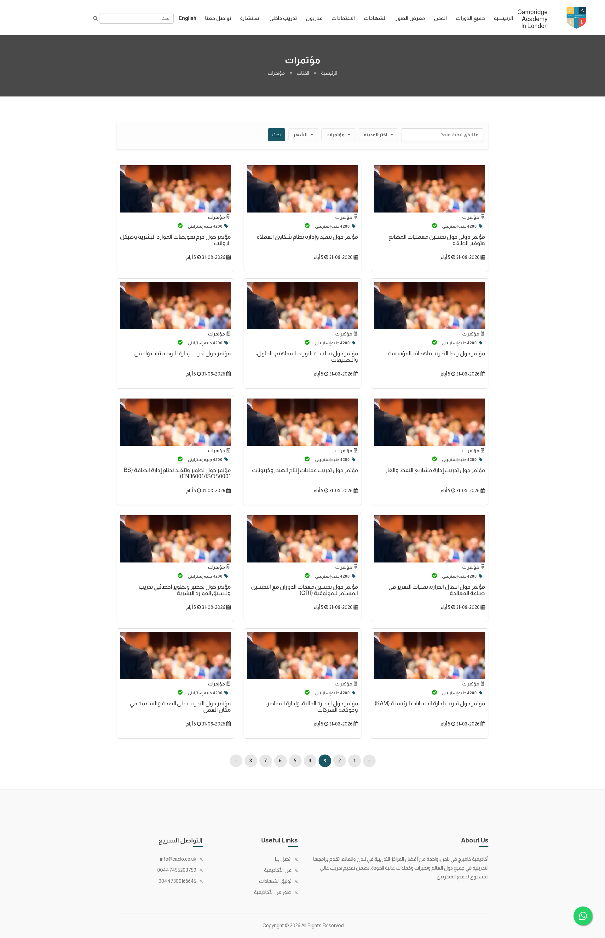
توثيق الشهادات (275, 881)
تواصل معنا (218, 18)
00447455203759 (176, 870)
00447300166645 (177, 881)
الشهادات (375, 18)
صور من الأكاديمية (272, 892)
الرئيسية (503, 18)
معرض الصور (410, 18)
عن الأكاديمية (277, 870)
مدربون (314, 18)
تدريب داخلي (283, 18)
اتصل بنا (283, 859)
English (187, 18)
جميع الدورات (470, 18)
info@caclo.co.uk (178, 859)
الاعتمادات (343, 18)
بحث (276, 134)
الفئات (303, 73)
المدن (440, 18)
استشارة (250, 18)
